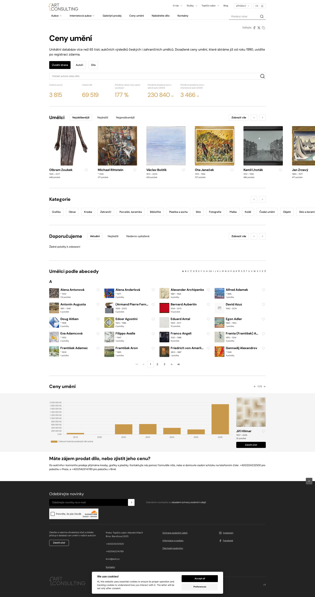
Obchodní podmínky (172, 548)
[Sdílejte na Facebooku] (254, 28)
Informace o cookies (172, 540)
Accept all (200, 578)
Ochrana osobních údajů (175, 532)
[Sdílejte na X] (259, 28)
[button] (309, 481)
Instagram (228, 532)
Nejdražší (102, 117)
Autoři (79, 64)
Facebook (228, 540)
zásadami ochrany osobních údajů (188, 502)
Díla (93, 64)
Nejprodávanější (125, 117)
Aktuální (95, 236)
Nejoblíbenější (80, 117)
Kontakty (110, 567)
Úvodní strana (60, 64)
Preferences (199, 586)
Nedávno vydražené (137, 236)
